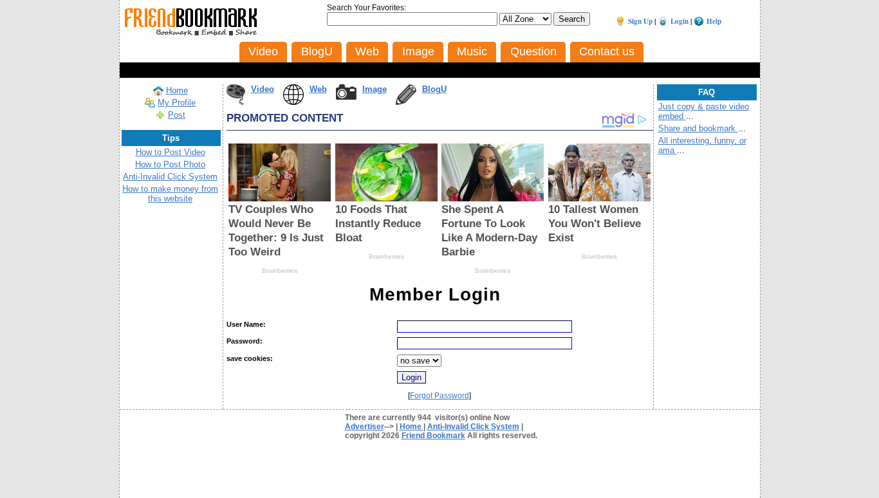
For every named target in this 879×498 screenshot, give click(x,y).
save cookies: (250, 358)
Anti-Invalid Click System (170, 176)
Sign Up (640, 21)
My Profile (177, 102)
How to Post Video (170, 152)
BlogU (434, 89)
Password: (245, 341)
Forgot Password (439, 395)
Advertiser (364, 426)
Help (714, 21)
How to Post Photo (170, 164)
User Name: (246, 324)
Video (262, 89)
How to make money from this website (170, 193)
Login (680, 21)
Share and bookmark (698, 128)
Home (177, 90)
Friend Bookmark (433, 435)
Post (176, 115)
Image (374, 89)
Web (318, 89)
